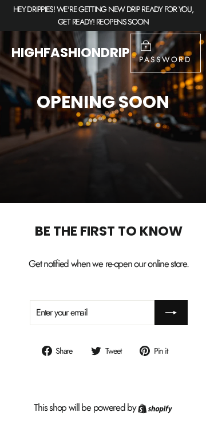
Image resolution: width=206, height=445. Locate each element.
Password (165, 59)
